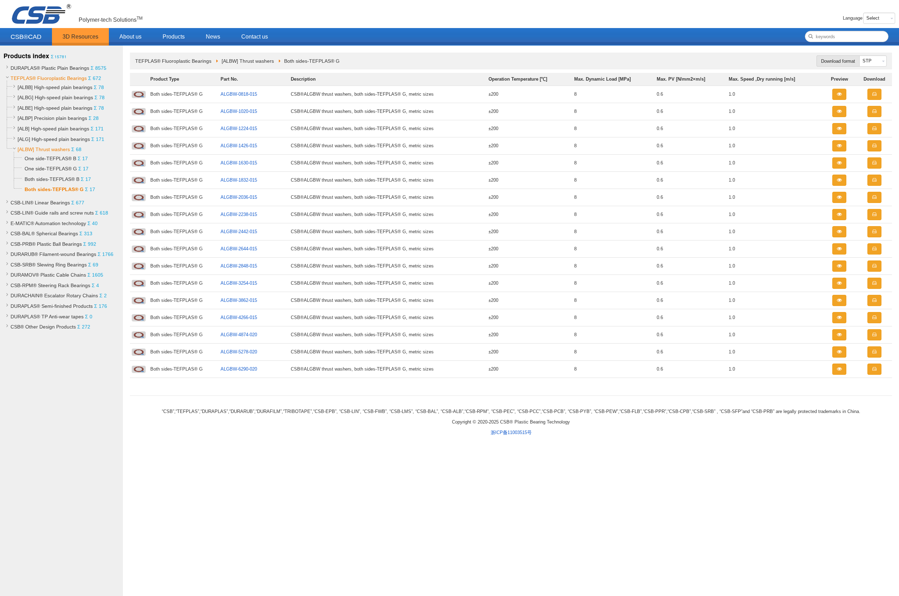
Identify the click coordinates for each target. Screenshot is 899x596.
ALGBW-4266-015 (239, 317)
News (213, 37)
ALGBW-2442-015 (239, 231)
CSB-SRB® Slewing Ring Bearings (49, 264)
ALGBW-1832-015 (239, 180)
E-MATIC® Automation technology (48, 223)
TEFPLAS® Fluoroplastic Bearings (49, 78)
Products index (26, 55)
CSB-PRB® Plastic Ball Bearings (46, 244)
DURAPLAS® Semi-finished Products (52, 306)
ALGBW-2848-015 (239, 266)
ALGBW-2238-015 (239, 214)
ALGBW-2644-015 (239, 248)
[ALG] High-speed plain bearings (54, 139)
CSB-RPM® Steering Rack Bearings (50, 285)
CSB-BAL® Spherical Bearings (44, 233)
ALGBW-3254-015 (239, 283)
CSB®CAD (26, 36)
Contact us (254, 37)
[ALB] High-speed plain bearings (53, 128)
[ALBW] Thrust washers (44, 149)
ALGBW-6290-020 (239, 369)
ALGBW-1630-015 (239, 162)
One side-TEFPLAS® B (50, 158)
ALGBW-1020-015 (239, 111)
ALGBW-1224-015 (239, 128)
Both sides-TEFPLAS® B (52, 179)
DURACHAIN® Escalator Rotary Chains (54, 295)
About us (130, 37)
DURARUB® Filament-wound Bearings (53, 254)
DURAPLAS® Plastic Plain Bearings (50, 68)
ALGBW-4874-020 (239, 334)
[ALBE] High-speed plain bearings (55, 108)
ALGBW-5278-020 (239, 351)
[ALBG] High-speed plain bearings (55, 97)
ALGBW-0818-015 (239, 94)
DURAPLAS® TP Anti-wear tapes (47, 316)
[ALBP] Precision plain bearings (52, 118)
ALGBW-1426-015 (239, 145)
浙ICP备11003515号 (511, 432)
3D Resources (80, 37)
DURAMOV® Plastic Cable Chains (48, 275)
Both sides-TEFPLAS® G (54, 189)
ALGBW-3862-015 (239, 300)
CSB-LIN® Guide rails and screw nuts (52, 213)
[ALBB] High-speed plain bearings (55, 87)
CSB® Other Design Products (43, 327)
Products (174, 37)
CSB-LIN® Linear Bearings (40, 202)
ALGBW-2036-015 (239, 197)
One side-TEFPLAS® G (51, 168)
